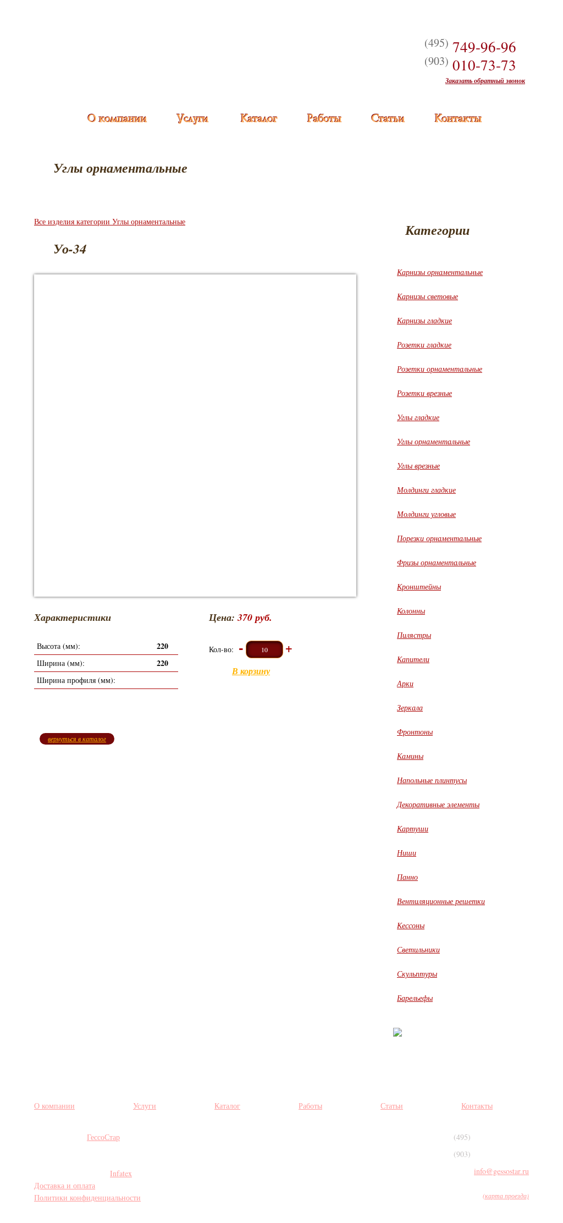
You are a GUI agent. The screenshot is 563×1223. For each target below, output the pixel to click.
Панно (407, 877)
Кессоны (410, 925)
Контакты (457, 119)
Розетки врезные (424, 393)
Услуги (192, 119)
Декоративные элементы (438, 804)
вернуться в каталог (77, 738)
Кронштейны (419, 586)
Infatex (121, 1173)
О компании (116, 119)
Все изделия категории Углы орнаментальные (109, 221)
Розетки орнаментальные (439, 368)
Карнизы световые (427, 296)
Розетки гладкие (424, 344)
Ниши (406, 852)
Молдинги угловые (426, 514)
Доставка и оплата (64, 1185)
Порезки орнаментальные (439, 538)
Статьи (387, 119)
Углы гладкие (418, 417)
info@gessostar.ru (501, 1171)
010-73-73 (470, 65)
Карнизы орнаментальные (440, 272)
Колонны (411, 610)
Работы (324, 119)
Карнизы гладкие (424, 320)
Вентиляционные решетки (441, 901)
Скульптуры (417, 973)
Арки (405, 683)
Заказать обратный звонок (485, 80)
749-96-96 (470, 47)
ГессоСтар (103, 1137)
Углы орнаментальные (433, 441)
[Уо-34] (195, 435)
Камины (410, 756)
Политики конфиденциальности (87, 1197)
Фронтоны (415, 731)
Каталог (258, 119)
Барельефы (415, 998)
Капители (413, 659)
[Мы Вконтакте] (224, 1147)
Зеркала (410, 707)
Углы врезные (418, 465)
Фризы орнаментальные (436, 562)
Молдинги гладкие (426, 489)
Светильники (418, 949)
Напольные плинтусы (432, 780)
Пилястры (414, 635)
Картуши (412, 828)
